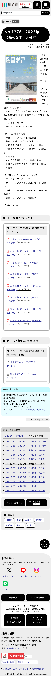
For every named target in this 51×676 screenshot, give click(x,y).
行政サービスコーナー (27, 662)
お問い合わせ (38, 669)
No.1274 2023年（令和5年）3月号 (25, 482)
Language (37, 7)
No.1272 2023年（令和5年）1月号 (25, 491)
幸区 (19, 520)
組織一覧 (13, 598)
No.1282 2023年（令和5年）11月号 (25, 446)
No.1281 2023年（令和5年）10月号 (25, 450)
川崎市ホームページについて (16, 669)
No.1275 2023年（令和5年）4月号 (25, 477)
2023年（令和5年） (15, 436)
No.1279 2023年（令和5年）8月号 (25, 459)
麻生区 (30, 525)
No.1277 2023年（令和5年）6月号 (25, 468)
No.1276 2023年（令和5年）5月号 (25, 473)
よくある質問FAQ (14, 503)
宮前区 (9, 525)
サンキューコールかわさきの (36, 620)
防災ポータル (25, 5)
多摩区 (20, 525)
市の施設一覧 (37, 598)
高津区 (39, 520)
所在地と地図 (8, 662)
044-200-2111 (14, 648)
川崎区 (9, 520)
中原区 (28, 520)
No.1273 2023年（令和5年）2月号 (25, 486)
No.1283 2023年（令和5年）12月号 (25, 441)
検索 (46, 13)
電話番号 (14, 620)
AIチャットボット (36, 502)
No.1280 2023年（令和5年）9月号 (25, 455)
